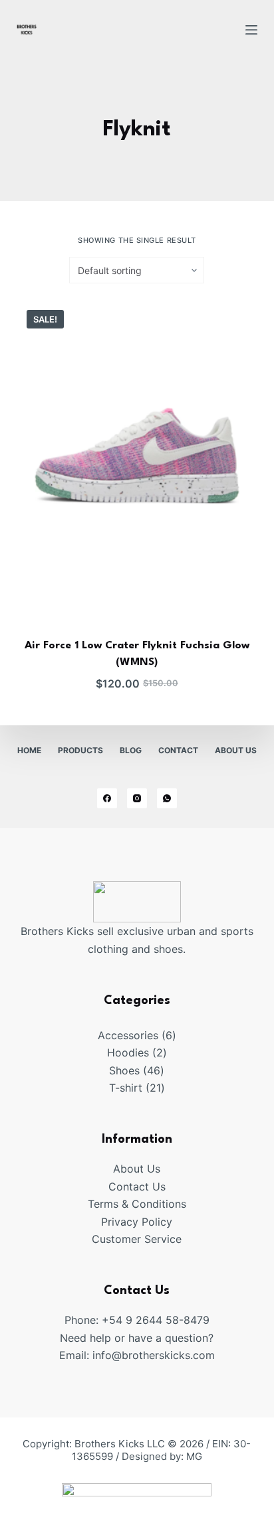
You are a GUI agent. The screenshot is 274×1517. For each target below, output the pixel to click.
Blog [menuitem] (131, 750)
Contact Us (137, 1186)
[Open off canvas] (251, 30)
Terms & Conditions (137, 1203)
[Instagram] (137, 798)
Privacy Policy (136, 1221)
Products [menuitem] (80, 750)
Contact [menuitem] (178, 750)
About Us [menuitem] (236, 750)
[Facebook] (107, 798)
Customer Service (137, 1239)
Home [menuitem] (29, 750)
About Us (136, 1168)
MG (194, 1456)
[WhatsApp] (167, 798)
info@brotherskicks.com (153, 1355)
